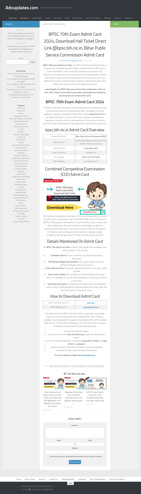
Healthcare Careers (20, 156)
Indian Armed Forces (21, 161)
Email (90, 440)
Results (48, 18)
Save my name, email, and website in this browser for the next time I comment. (76, 456)
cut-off (21, 129)
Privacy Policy (77, 18)
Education (21, 132)
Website (75, 448)
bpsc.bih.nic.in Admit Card (78, 366)
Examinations (21, 140)
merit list (21, 187)
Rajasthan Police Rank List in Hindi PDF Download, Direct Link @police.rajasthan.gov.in (74, 397)
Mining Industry (21, 190)
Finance (21, 142)
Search (21, 58)
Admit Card (13, 18)
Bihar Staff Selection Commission (21, 119)
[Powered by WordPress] (29, 489)
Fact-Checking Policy (97, 479)
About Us (117, 18)
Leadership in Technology (21, 177)
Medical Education (21, 185)
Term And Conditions (93, 18)
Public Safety (21, 200)
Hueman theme (48, 489)
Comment (75, 425)
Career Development (21, 121)
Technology (21, 214)
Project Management (21, 195)
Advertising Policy (68, 479)
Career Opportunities (21, 127)
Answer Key (21, 111)
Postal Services (21, 193)
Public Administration (21, 198)
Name (59, 440)
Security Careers (21, 206)
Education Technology (20, 135)
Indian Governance (21, 164)
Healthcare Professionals (21, 158)
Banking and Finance (21, 116)
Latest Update (37, 18)
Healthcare (21, 153)
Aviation (21, 113)
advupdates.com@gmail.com (71, 61)
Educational (24, 18)
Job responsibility (21, 169)
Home (67, 18)
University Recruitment (21, 222)
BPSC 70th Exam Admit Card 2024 (59, 366)
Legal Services (21, 179)
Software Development (21, 211)
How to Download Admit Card (95, 366)
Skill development (21, 208)
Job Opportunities (21, 166)
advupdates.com (88, 355)
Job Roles (21, 171)
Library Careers (21, 182)
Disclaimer (107, 18)
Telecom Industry (21, 216)
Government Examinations (21, 145)
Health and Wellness (21, 150)
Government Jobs (21, 148)
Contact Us (128, 18)
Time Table (58, 18)
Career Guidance (21, 124)
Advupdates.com (22, 7)
